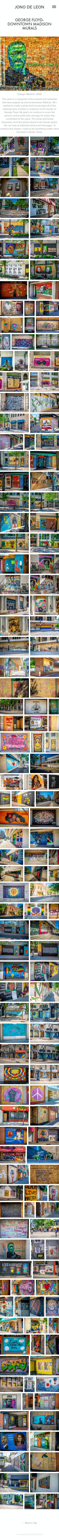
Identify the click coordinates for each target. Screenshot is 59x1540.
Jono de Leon (29, 6)
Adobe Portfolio (35, 1534)
